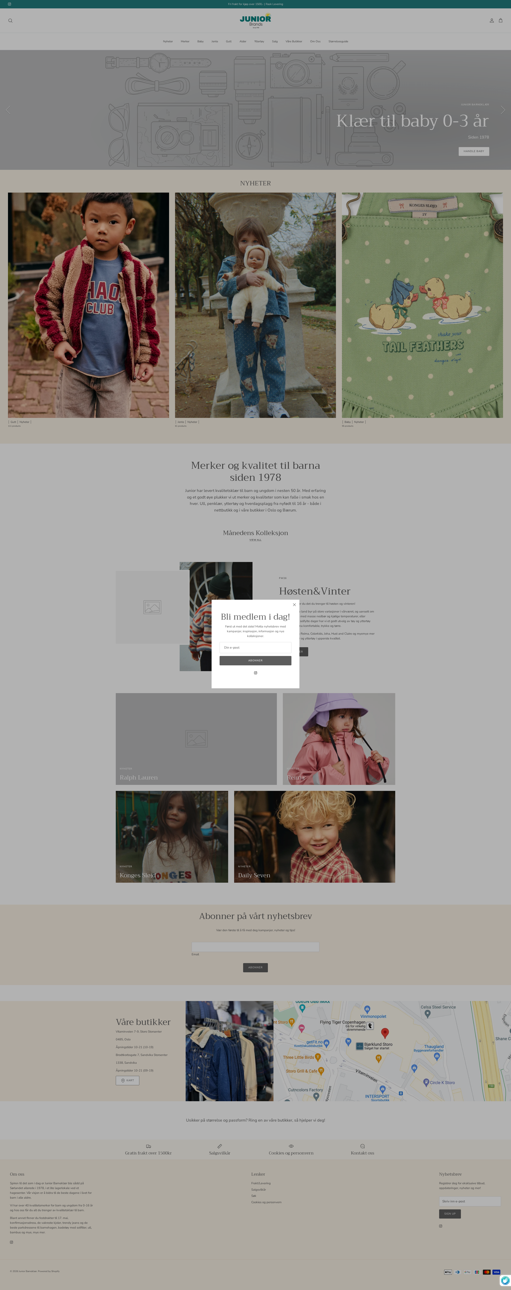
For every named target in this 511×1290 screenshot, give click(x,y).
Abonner (255, 660)
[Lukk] (294, 604)
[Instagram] (255, 672)
